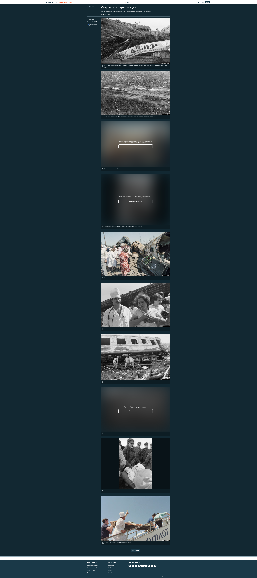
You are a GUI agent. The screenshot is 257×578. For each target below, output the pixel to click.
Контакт (89, 573)
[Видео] (199, 2)
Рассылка (110, 570)
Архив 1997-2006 (91, 570)
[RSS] (149, 566)
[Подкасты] (152, 566)
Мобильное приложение (93, 565)
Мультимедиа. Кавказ (65, 2)
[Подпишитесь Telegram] (142, 566)
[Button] (90, 19)
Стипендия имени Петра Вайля (94, 567)
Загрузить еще (135, 550)
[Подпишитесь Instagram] (145, 566)
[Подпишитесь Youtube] (139, 566)
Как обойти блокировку (113, 567)
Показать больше (106, 14)
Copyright (110, 573)
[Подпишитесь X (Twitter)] (136, 566)
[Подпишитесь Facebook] (133, 566)
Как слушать (111, 565)
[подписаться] (155, 566)
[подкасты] (203, 2)
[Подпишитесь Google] (129, 566)
